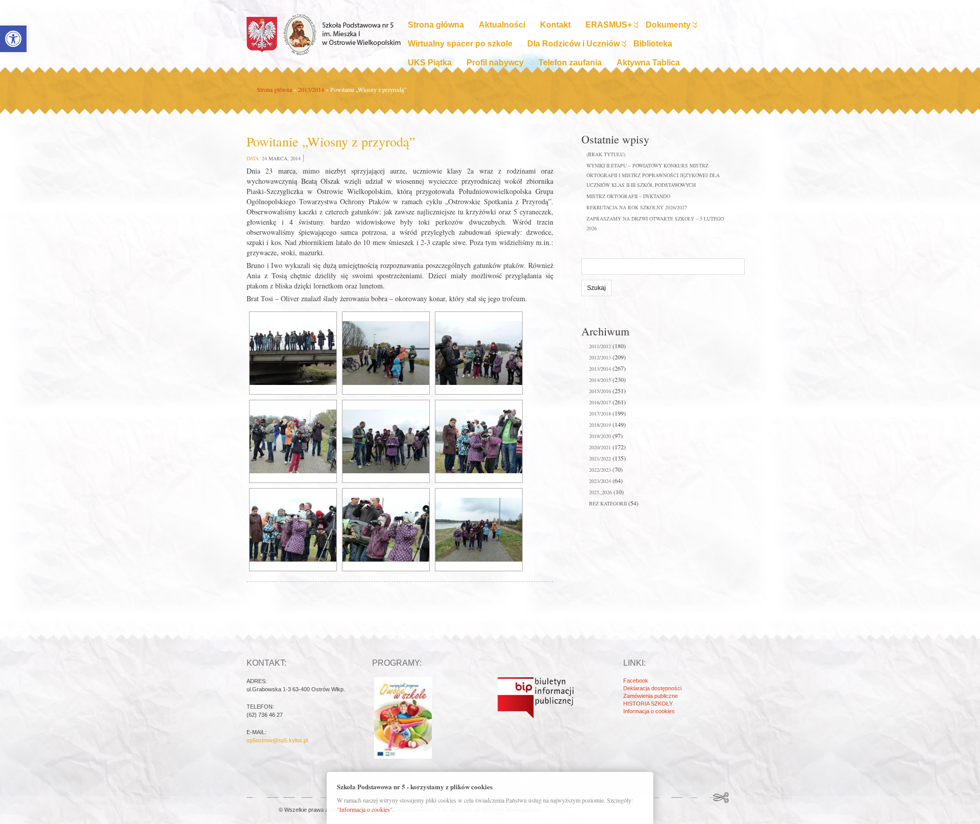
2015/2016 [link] (600, 391)
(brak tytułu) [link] (605, 154)
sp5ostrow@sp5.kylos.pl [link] (277, 740)
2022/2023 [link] (600, 469)
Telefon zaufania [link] (570, 62)
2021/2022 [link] (600, 458)
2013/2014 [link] (311, 89)
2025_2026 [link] (600, 492)
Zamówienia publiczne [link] (650, 696)
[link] (13, 39)
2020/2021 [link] (600, 447)
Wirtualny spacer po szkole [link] (460, 43)
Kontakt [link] (555, 24)
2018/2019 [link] (600, 424)
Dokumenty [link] (668, 24)
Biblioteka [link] (652, 43)
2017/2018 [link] (600, 413)
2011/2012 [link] (600, 346)
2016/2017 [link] (600, 402)
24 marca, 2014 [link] (281, 158)
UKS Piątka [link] (430, 62)
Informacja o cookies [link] (649, 711)
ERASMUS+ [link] (608, 24)
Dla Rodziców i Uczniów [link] (573, 43)
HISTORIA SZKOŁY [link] (648, 703)
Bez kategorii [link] (608, 503)
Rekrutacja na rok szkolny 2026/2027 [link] (636, 207)
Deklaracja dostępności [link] (652, 688)
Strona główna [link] (436, 24)
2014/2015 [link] (600, 379)
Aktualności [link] (502, 24)
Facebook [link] (635, 680)
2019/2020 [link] (600, 436)
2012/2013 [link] (600, 357)
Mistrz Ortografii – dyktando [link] (628, 196)
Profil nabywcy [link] (495, 62)
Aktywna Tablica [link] (648, 62)
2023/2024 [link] (600, 480)
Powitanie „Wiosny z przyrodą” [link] (331, 141)
